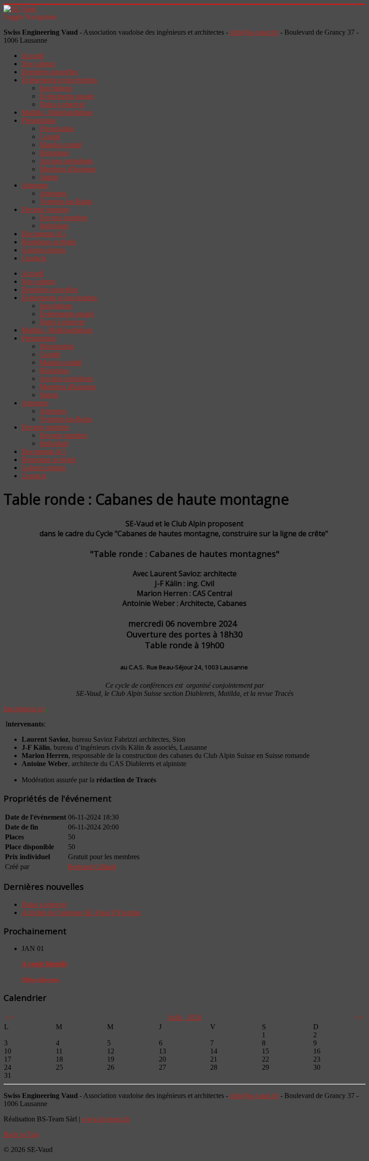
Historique (54, 153)
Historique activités (49, 242)
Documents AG (44, 234)
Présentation (39, 120)
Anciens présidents (66, 161)
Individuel (54, 225)
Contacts (34, 258)
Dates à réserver (62, 104)
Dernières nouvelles (50, 72)
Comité (50, 136)
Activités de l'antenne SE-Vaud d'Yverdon (81, 912)
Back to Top (21, 1134)
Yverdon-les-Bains (66, 201)
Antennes (35, 185)
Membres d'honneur (68, 169)
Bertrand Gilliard (92, 866)
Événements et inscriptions (59, 80)
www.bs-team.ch (106, 1119)
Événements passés (67, 96)
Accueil (33, 55)
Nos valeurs (38, 63)
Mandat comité (61, 144)
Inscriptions (56, 88)
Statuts (49, 177)
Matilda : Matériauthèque (57, 112)
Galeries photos (44, 250)
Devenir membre (45, 209)
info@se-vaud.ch (254, 32)
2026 (194, 1017)
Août (177, 1017)
